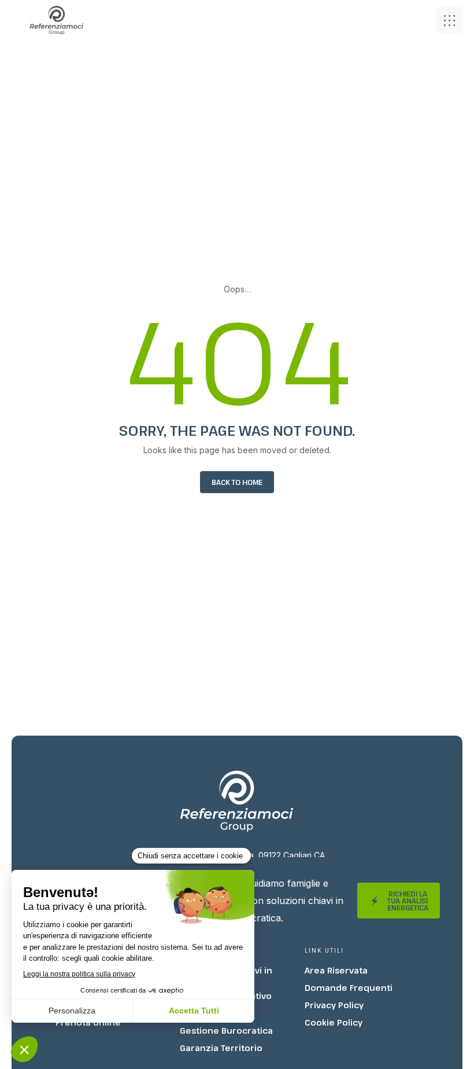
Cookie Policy (333, 1022)
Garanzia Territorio (221, 1047)
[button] (449, 20)
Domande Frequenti (348, 987)
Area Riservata (336, 970)
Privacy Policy (334, 1005)
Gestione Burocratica (226, 1030)
